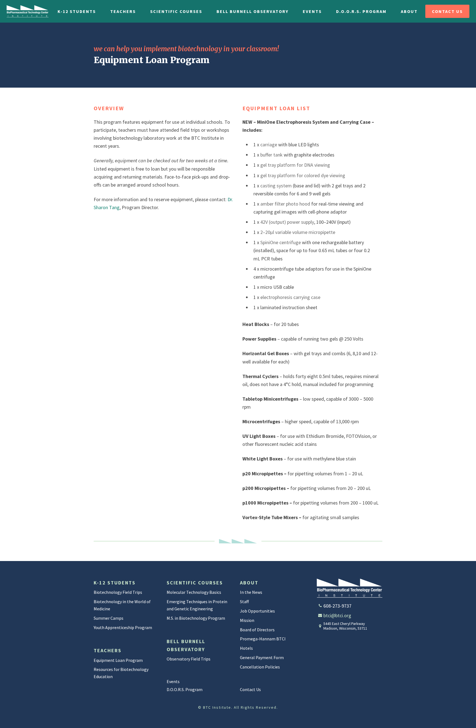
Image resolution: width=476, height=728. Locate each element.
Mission (247, 620)
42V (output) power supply (287, 222)
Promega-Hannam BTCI (263, 638)
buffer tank (271, 155)
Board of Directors (257, 629)
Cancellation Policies (260, 667)
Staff (244, 601)
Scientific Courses (176, 11)
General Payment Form (262, 657)
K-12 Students (77, 11)
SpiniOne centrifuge (281, 242)
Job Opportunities (257, 611)
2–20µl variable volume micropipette (297, 232)
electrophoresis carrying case (290, 297)
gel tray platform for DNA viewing (295, 165)
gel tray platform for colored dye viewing (302, 175)
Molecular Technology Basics (194, 592)
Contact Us (447, 11)
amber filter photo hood (285, 204)
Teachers (123, 11)
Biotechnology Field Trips (118, 592)
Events (312, 11)
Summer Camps (108, 618)
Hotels (246, 648)
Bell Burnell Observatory (252, 11)
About (409, 11)
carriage (268, 144)
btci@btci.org (337, 615)
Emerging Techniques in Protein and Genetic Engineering (197, 605)
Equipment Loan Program (118, 660)
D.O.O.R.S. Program (361, 11)
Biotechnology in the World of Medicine (122, 605)
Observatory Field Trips (188, 659)
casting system (276, 185)
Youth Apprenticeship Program (123, 627)
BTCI (27, 11)
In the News (251, 592)
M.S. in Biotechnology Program (196, 618)
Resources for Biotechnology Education (121, 673)
